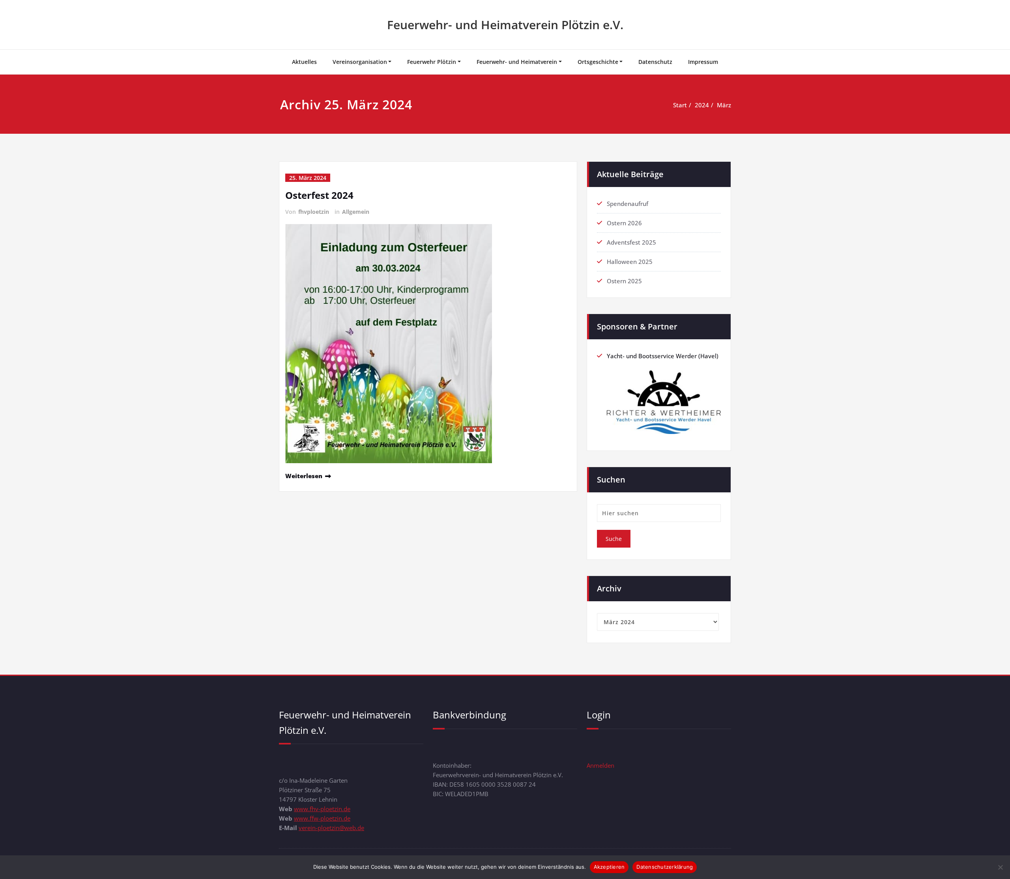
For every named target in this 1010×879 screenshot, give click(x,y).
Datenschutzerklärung (664, 867)
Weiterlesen (303, 476)
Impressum (703, 61)
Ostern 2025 (624, 281)
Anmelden (600, 765)
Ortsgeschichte (598, 61)
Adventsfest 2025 (631, 242)
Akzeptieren (609, 867)
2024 (702, 105)
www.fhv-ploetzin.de (322, 809)
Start (680, 105)
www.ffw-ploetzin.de (322, 818)
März (724, 105)
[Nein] (1000, 867)
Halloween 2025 (630, 262)
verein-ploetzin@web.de (331, 828)
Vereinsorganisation (360, 61)
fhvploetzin (313, 211)
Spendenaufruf (627, 204)
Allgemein (355, 211)
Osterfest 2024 (319, 195)
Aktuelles (304, 61)
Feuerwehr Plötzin (431, 61)
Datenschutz (655, 61)
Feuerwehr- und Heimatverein (517, 61)
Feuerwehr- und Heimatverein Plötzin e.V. (505, 25)
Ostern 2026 (624, 223)
